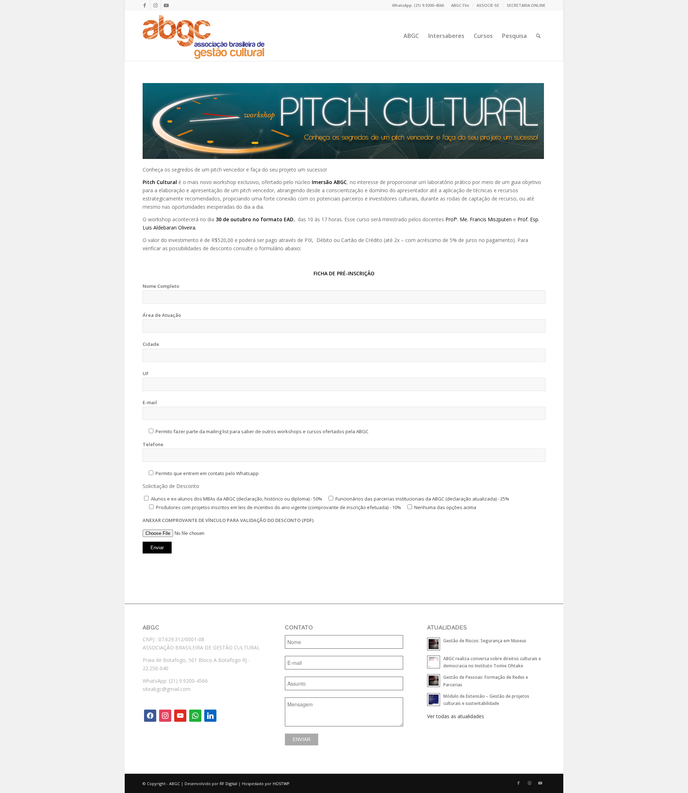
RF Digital (228, 783)
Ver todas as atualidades (455, 716)
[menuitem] (460, 5)
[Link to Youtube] (166, 5)
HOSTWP (281, 783)
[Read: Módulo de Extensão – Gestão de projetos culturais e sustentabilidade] (433, 699)
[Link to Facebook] (144, 5)
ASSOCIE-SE (488, 5)
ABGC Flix (460, 5)
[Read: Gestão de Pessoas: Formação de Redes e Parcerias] (433, 680)
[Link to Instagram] (155, 5)
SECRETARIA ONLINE (526, 5)
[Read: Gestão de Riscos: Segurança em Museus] (433, 644)
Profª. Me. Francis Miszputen (478, 219)
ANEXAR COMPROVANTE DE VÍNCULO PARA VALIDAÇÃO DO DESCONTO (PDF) (228, 520)
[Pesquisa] (538, 36)
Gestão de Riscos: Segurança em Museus (484, 640)
